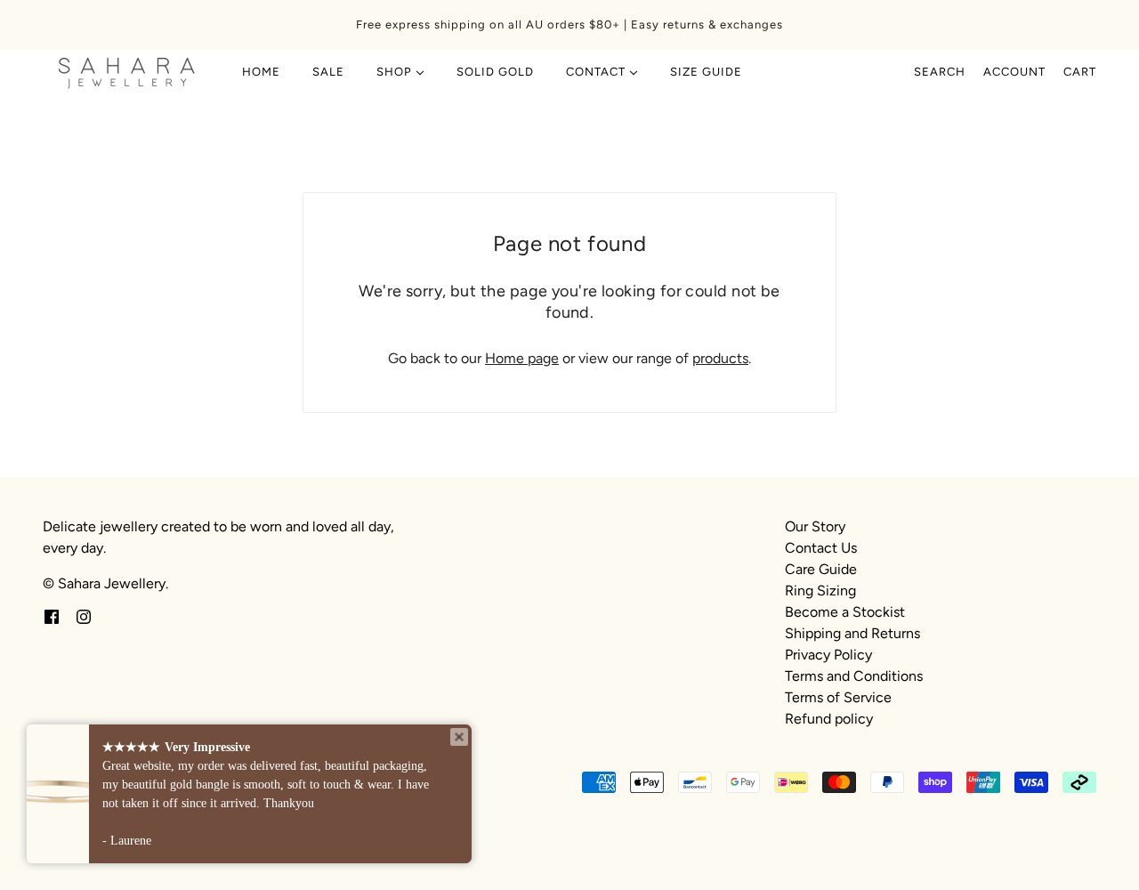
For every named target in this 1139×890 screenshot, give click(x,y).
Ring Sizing (820, 590)
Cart (1079, 71)
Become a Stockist (845, 611)
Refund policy (829, 718)
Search (939, 71)
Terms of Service (838, 697)
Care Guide (821, 569)
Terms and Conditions (854, 676)
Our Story (815, 526)
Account (1014, 71)
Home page (522, 358)
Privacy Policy (828, 654)
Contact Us (821, 547)
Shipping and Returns (852, 633)
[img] (52, 616)
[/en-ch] (127, 72)
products (720, 358)
